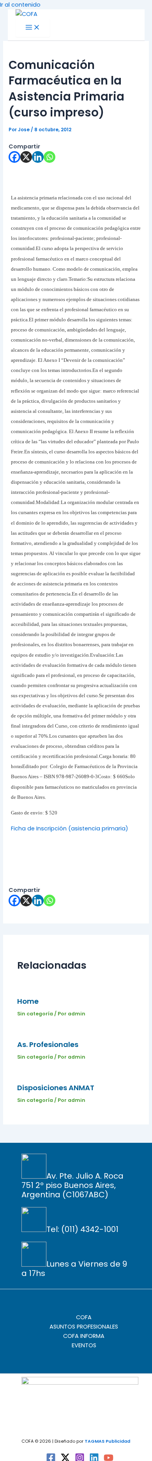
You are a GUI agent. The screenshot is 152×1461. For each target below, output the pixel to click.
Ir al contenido (20, 5)
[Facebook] (14, 157)
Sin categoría (35, 1013)
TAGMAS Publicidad (107, 1441)
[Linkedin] (38, 157)
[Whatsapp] (49, 157)
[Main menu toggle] (33, 28)
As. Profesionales (47, 1044)
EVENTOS (84, 1345)
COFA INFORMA (83, 1336)
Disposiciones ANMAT (55, 1088)
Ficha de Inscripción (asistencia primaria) (69, 828)
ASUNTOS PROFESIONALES (83, 1327)
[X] (26, 157)
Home (28, 1001)
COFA (84, 1317)
